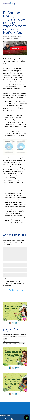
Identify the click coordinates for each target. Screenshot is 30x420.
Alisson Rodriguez (11, 36)
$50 (11, 336)
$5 (4, 336)
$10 (8, 336)
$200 (19, 336)
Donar (22, 343)
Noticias (5, 38)
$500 (24, 336)
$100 (15, 336)
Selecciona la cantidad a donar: (14, 334)
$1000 (5, 338)
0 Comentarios (13, 38)
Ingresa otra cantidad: (11, 341)
